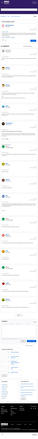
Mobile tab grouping (15, 372)
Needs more (4, 387)
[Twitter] (31, 409)
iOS (11, 411)
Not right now (4, 394)
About (2, 409)
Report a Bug (21, 411)
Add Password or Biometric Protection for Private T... (16, 362)
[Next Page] (21, 315)
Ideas (9, 16)
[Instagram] (33, 409)
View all (4, 375)
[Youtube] (35, 409)
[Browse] (2, 2)
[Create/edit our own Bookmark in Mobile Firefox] (34, 46)
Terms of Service (19, 425)
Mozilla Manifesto (4, 411)
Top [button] (2, 436)
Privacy (26, 425)
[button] (3, 40)
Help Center (21, 409)
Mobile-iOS (14, 37)
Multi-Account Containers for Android (27, 393)
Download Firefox (13, 409)
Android (11, 412)
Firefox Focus (12, 414)
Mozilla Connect (6, 2)
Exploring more (4, 391)
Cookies (31, 425)
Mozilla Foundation (4, 412)
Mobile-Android (8, 37)
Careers (2, 414)
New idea (6, 31)
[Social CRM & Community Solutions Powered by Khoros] (35, 436)
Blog (11, 416)
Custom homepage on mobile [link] (15, 16)
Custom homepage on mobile (7, 21)
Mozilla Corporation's (5, 429)
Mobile (3, 37)
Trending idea (4, 386)
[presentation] (3, 324)
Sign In (34, 2)
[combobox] (19, 9)
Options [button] (35, 16)
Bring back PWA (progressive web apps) (27, 383)
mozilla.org (12, 425)
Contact (2, 427)
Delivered (3, 396)
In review (3, 389)
